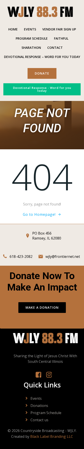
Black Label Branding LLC (51, 436)
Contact (55, 47)
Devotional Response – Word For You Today (42, 57)
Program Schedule (32, 38)
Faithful (61, 38)
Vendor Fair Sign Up (59, 29)
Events (30, 29)
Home (13, 29)
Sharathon (31, 47)
